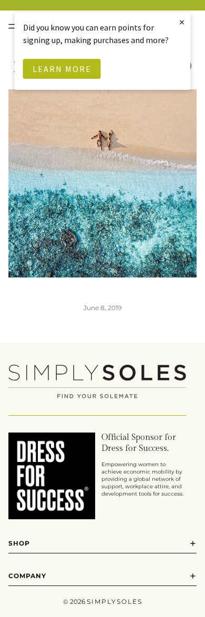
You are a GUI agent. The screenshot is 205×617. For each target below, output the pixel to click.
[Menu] (12, 26)
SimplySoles (114, 601)
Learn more (62, 69)
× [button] (182, 21)
